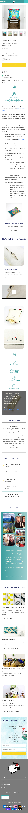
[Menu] (1, 1)
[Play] (14, 17)
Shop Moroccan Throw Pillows (12, 680)
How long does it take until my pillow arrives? (12, 495)
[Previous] (3, 17)
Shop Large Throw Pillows (11, 648)
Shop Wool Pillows (9, 619)
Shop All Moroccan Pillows (11, 711)
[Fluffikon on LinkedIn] (15, 792)
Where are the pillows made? (12, 473)
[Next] (25, 17)
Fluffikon (8, 801)
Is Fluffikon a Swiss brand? (11, 488)
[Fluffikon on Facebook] (10, 792)
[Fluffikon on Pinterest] (18, 792)
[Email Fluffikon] (7, 792)
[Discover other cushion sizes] (14, 211)
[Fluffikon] (14, 1)
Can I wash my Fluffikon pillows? (12, 465)
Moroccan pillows (16, 561)
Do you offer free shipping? (10, 480)
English (4, 797)
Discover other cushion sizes (14, 223)
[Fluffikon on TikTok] (20, 792)
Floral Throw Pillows (7, 50)
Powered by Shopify (16, 802)
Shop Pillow (14, 230)
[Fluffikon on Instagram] (12, 792)
